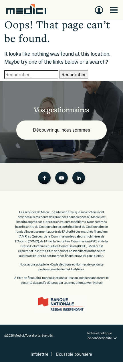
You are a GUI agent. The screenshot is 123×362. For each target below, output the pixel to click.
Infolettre (39, 354)
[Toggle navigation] (114, 10)
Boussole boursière (74, 354)
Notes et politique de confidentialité (99, 335)
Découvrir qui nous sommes (61, 129)
